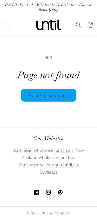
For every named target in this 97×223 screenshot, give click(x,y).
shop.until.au (65, 164)
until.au (63, 150)
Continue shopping (48, 95)
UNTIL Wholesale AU (54, 213)
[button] (7, 25)
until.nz (68, 157)
